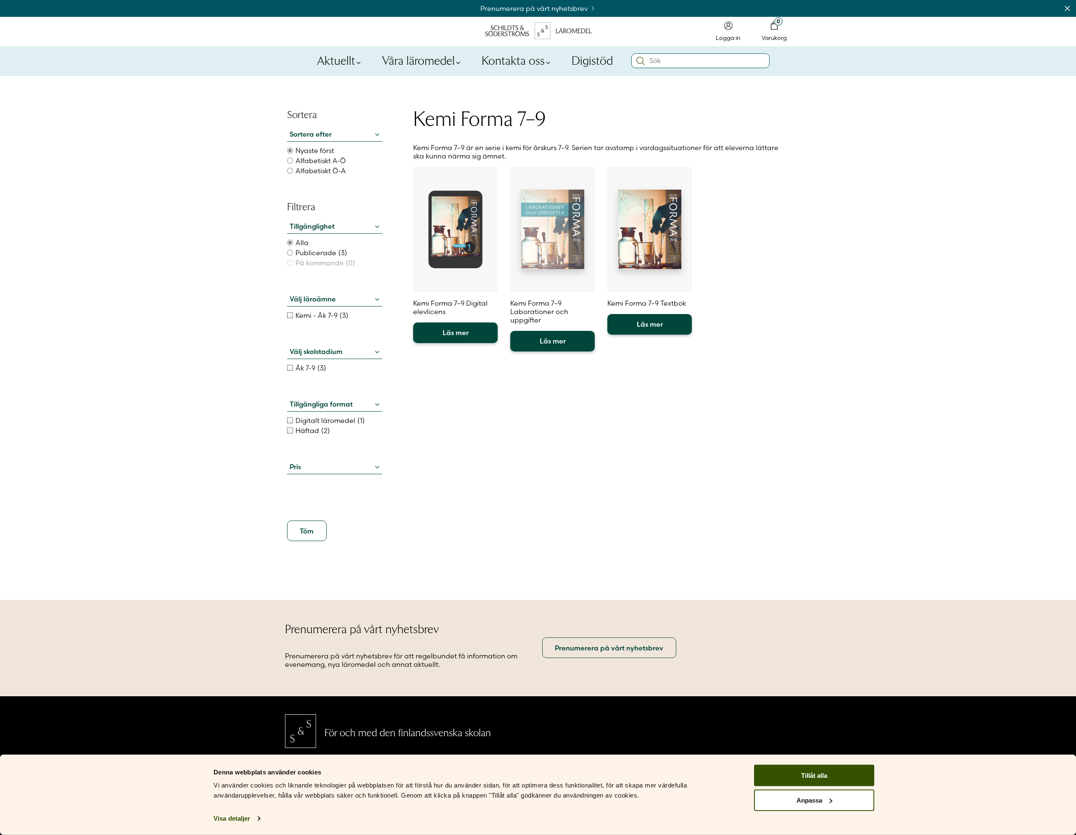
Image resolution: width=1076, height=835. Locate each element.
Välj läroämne (313, 299)
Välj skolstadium (316, 351)
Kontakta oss (513, 59)
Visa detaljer (232, 818)
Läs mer (456, 332)
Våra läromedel (418, 59)
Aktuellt (336, 59)
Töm (307, 531)
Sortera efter (311, 134)
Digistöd (592, 59)
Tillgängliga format (321, 404)
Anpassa (809, 800)
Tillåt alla (814, 775)
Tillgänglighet (312, 226)
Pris (295, 466)
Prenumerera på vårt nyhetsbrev (534, 8)
